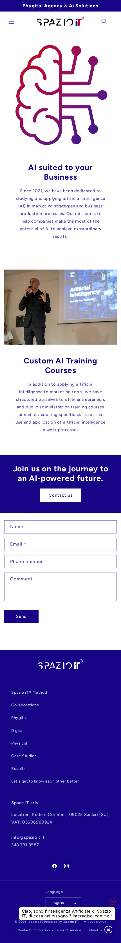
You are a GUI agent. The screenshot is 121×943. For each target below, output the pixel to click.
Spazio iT (35, 922)
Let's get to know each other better (45, 781)
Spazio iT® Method (29, 692)
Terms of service (68, 930)
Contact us (61, 495)
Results (18, 768)
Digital (17, 730)
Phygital (19, 717)
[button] (11, 21)
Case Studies (24, 756)
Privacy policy (95, 921)
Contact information (34, 930)
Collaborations (25, 705)
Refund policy (98, 930)
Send (21, 616)
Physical (19, 743)
